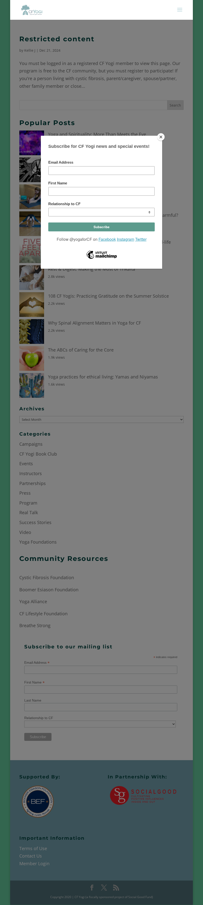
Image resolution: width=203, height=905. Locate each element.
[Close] (161, 137)
